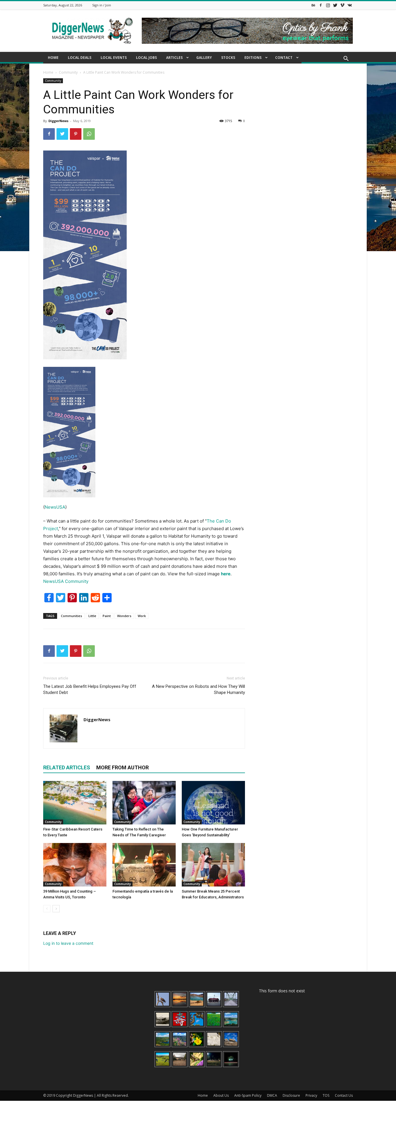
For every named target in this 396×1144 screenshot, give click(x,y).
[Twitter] (335, 5)
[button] (346, 59)
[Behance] (313, 5)
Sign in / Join (101, 5)
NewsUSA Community (65, 581)
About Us (221, 1095)
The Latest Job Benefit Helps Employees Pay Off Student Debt (89, 689)
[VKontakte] (349, 5)
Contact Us (344, 1095)
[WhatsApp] (89, 134)
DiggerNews (58, 121)
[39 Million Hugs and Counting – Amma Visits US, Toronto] (74, 864)
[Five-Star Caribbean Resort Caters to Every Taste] (74, 802)
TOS (326, 1095)
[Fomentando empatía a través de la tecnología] (144, 864)
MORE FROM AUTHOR (122, 767)
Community (68, 72)
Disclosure (291, 1095)
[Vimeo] (342, 5)
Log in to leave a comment (68, 943)
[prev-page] (46, 908)
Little (92, 616)
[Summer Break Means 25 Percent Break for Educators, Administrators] (213, 864)
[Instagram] (328, 5)
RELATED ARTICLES (66, 767)
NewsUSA (55, 507)
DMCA (272, 1095)
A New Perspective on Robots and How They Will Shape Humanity (198, 689)
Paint (107, 616)
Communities (71, 616)
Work (142, 616)
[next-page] (56, 908)
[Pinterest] (75, 134)
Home (48, 72)
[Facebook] (320, 5)
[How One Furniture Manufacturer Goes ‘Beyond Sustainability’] (213, 802)
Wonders (124, 616)
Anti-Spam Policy (247, 1095)
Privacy (311, 1095)
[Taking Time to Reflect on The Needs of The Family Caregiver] (144, 802)
